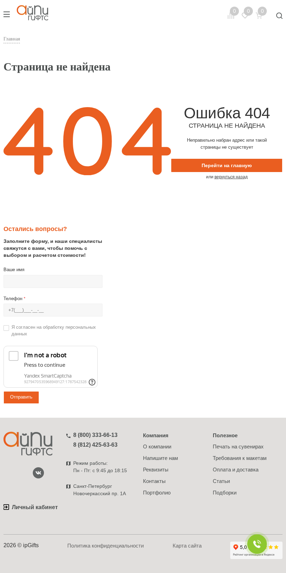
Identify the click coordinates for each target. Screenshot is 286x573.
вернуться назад (231, 176)
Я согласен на (54, 330)
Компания (155, 435)
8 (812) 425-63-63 (95, 445)
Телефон (14, 298)
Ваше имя (13, 269)
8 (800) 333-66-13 (95, 435)
